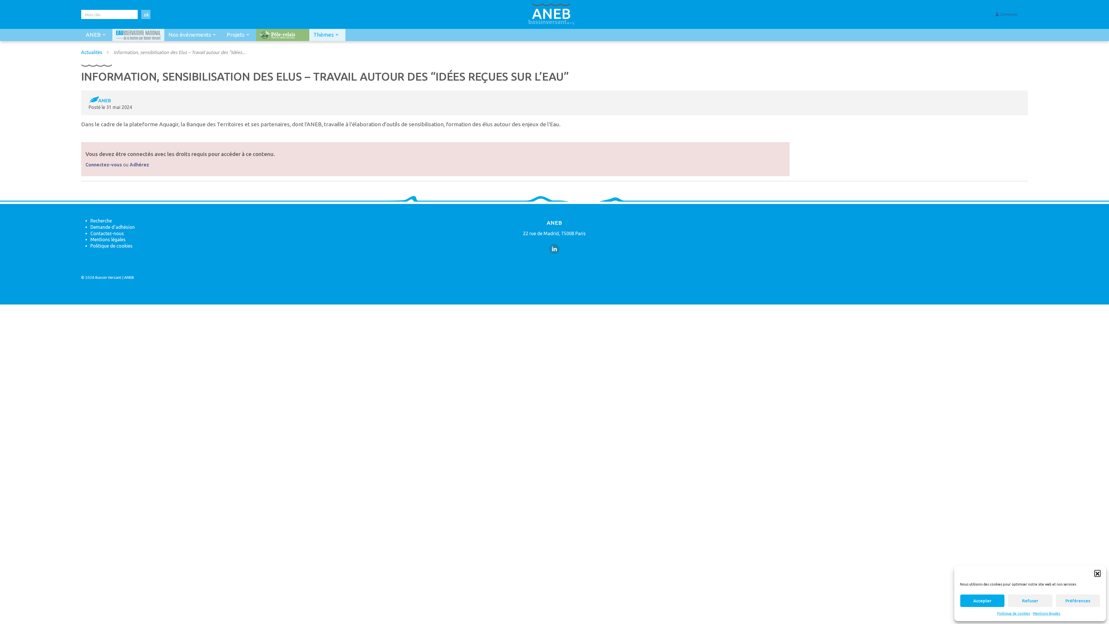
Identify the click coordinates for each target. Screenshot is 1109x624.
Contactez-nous (107, 233)
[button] (1097, 573)
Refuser (1030, 600)
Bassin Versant (108, 277)
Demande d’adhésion (112, 227)
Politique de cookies (1013, 613)
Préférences (1077, 600)
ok (146, 14)
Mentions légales (1046, 613)
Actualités (91, 52)
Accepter (982, 600)
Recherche (101, 220)
